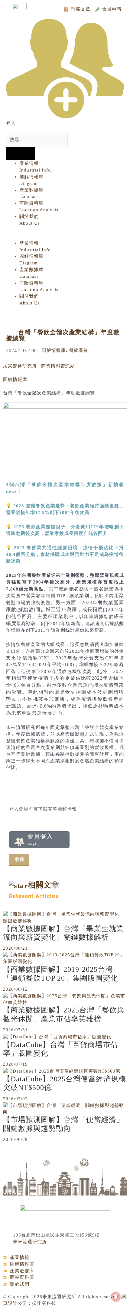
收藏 (20, 859)
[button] (63, 236)
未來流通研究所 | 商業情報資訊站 (39, 366)
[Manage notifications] (116, 1296)
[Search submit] (20, 153)
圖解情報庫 (54, 350)
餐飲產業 (78, 350)
